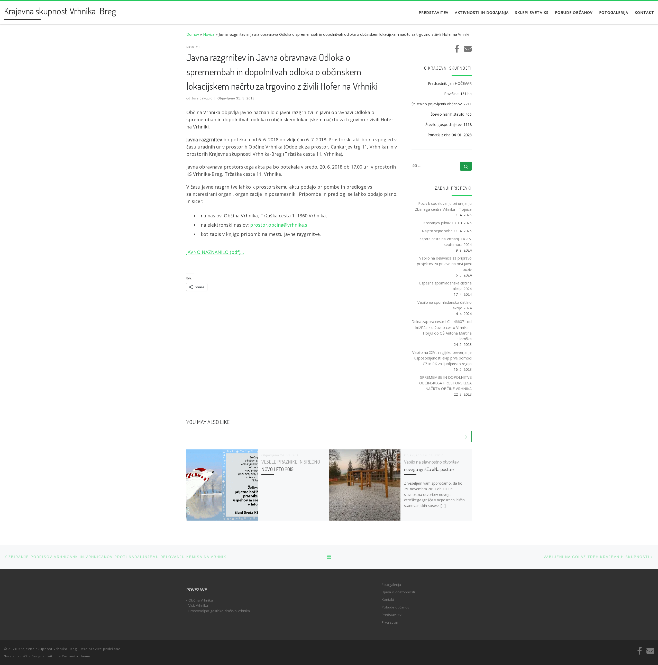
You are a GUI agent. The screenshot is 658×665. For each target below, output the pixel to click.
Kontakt (388, 599)
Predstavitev (391, 614)
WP (25, 656)
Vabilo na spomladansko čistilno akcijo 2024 (444, 305)
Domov (192, 34)
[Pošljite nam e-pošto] (468, 49)
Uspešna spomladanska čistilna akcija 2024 (445, 286)
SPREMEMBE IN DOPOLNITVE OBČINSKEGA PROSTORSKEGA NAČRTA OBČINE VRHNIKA (445, 383)
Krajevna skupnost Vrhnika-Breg (48, 648)
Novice (209, 34)
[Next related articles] (466, 436)
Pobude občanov (395, 607)
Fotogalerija (391, 584)
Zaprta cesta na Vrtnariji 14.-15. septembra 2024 (445, 241)
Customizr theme (76, 656)
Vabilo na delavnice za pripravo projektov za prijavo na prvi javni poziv (444, 264)
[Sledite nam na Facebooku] (456, 49)
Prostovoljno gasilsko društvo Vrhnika (219, 610)
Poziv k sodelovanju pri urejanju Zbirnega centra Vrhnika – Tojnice (443, 206)
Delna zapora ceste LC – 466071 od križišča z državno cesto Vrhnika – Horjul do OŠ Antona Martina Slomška (442, 330)
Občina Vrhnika (200, 600)
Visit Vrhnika (198, 605)
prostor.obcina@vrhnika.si (279, 225)
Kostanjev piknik (437, 222)
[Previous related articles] (453, 436)
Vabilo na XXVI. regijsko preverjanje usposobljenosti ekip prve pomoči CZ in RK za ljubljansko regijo (442, 358)
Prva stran (390, 622)
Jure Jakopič (201, 98)
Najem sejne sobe (437, 230)
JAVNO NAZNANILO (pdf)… (215, 252)
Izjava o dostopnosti (398, 592)
